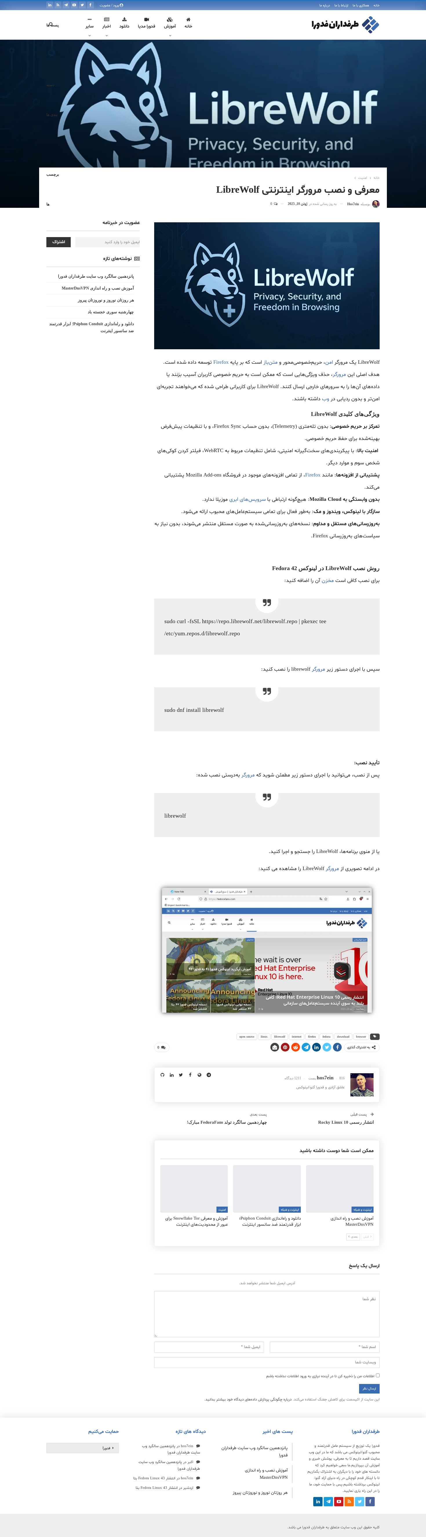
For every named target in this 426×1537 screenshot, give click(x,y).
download (343, 1036)
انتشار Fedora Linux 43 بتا (154, 1478)
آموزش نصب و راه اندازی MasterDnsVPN (98, 288)
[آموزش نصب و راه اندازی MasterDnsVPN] (340, 1188)
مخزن (328, 580)
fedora (326, 1036)
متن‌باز (270, 362)
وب (325, 399)
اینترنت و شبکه (363, 1210)
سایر (89, 26)
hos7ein (187, 1446)
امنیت (222, 1210)
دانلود (124, 26)
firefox (312, 1036)
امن (329, 362)
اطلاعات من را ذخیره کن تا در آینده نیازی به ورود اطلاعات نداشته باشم (320, 1376)
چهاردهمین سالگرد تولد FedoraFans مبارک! (227, 1122)
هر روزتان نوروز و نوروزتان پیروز (106, 300)
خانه (377, 5)
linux (264, 1036)
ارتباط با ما (341, 5)
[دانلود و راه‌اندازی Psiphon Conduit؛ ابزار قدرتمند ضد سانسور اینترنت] (267, 1188)
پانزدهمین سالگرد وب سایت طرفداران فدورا (96, 276)
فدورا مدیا (146, 26)
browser (361, 1036)
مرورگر (339, 374)
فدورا (106, 1448)
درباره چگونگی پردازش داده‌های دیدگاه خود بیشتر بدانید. (248, 1399)
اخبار (106, 26)
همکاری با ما (361, 5)
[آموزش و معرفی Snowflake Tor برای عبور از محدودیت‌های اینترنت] (194, 1188)
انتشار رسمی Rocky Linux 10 (346, 1122)
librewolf (279, 1036)
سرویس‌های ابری (247, 499)
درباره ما (324, 5)
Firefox (221, 362)
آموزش (170, 26)
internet (296, 1036)
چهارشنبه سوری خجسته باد (111, 312)
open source (246, 1036)
